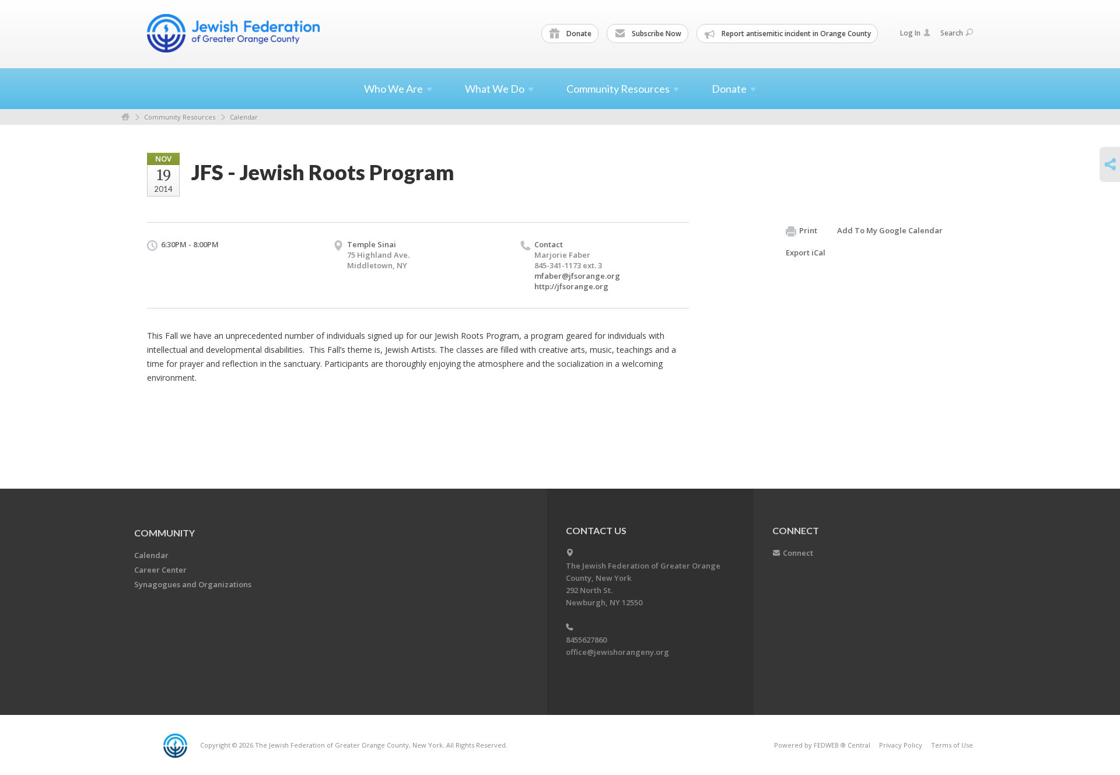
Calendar (244, 117)
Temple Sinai (371, 244)
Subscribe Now (655, 33)
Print (808, 230)
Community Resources (179, 117)
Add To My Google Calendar (890, 230)
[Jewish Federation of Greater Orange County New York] (234, 33)
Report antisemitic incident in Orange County (795, 33)
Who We (393, 88)
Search (951, 33)
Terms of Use (952, 745)
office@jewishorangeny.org (617, 652)
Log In (910, 33)
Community (164, 532)
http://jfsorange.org (571, 286)
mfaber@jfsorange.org (577, 276)
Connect (798, 553)
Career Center (160, 569)
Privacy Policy (900, 745)
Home (125, 117)
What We (494, 88)
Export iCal (805, 252)
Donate (578, 33)
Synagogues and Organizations (192, 584)
